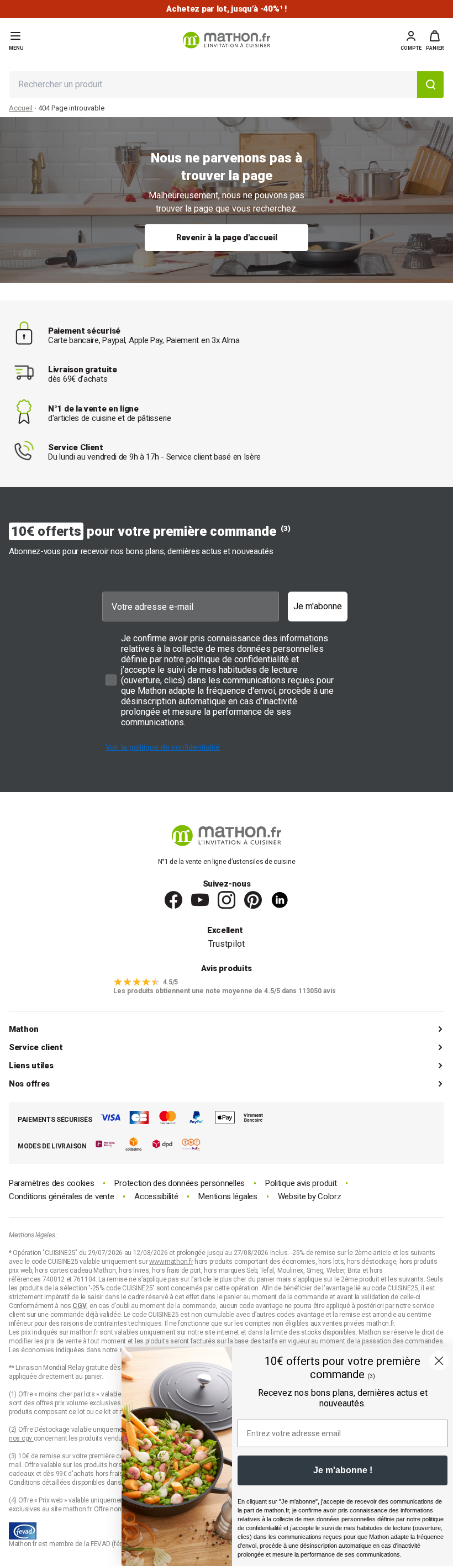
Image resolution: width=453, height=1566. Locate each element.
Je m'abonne (317, 606)
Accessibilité (156, 1196)
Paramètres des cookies (51, 1183)
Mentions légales (227, 1196)
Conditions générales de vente (61, 1196)
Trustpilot (226, 943)
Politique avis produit (300, 1183)
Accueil (21, 108)
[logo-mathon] (226, 40)
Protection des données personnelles (179, 1183)
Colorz (329, 1196)
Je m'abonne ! (342, 1470)
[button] (435, 40)
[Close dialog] (439, 1360)
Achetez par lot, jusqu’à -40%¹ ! (226, 9)
